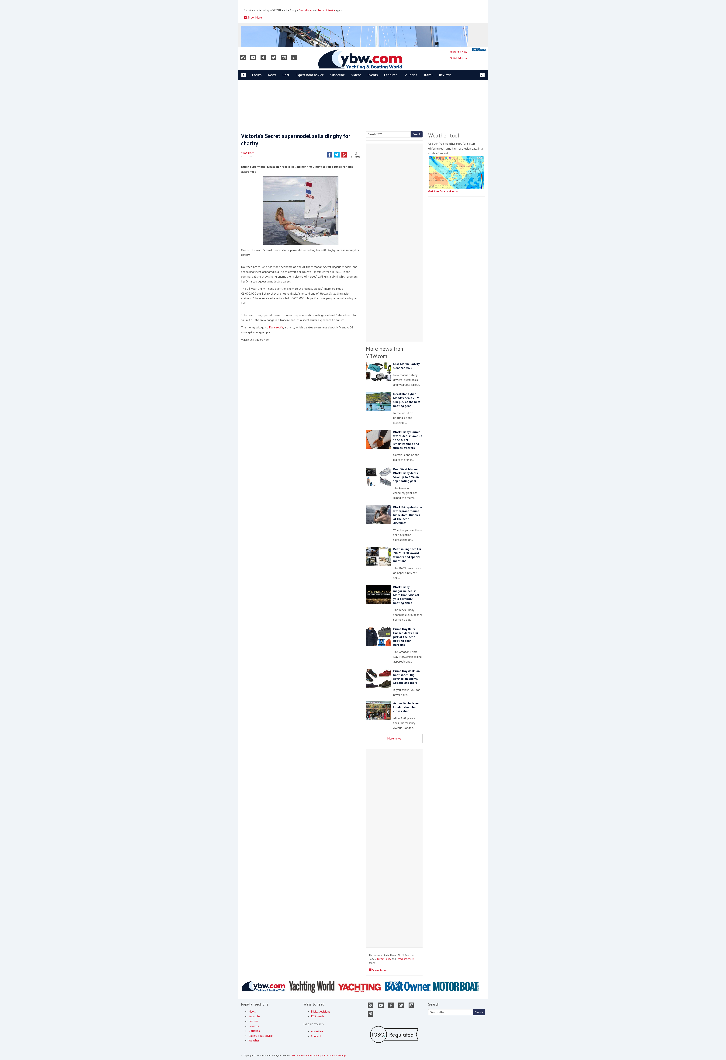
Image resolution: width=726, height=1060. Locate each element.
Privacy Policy (306, 10)
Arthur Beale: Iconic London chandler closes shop (406, 707)
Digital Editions (458, 58)
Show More (254, 17)
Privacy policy (321, 1055)
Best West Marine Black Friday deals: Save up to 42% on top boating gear (406, 475)
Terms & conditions (302, 1055)
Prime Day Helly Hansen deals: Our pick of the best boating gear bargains (405, 636)
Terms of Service (326, 10)
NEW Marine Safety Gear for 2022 (406, 366)
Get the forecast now (443, 191)
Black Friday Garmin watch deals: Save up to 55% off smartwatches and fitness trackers (407, 439)
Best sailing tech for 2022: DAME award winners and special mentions (407, 555)
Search (416, 134)
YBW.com (247, 153)
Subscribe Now (458, 52)
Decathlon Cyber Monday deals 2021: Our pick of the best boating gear (406, 399)
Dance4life (276, 327)
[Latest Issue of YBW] (479, 49)
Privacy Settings (338, 1055)
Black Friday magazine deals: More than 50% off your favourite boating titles (406, 594)
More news (394, 738)
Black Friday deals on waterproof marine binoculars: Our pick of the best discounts (407, 515)
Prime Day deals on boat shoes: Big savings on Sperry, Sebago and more (406, 676)
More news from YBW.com (385, 352)
